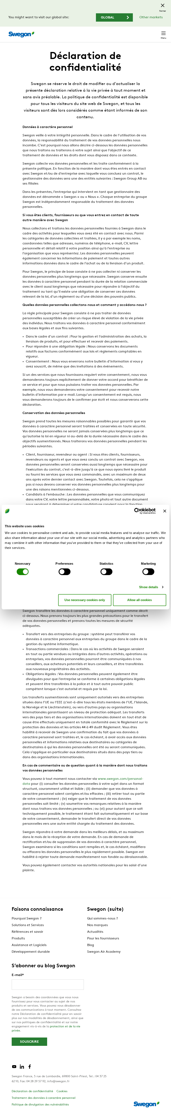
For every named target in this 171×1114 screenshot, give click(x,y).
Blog (90, 945)
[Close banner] (164, 511)
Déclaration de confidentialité (32, 1091)
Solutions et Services (28, 925)
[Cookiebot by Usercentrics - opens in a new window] (137, 511)
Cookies (62, 1091)
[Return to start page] (21, 34)
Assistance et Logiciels (29, 945)
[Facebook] (29, 1068)
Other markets (151, 17)
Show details (148, 587)
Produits (18, 938)
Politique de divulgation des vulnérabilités (40, 1104)
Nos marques (97, 925)
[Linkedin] (21, 1068)
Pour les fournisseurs (103, 938)
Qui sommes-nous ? (102, 918)
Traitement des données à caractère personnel (43, 1098)
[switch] (64, 571)
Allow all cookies (139, 600)
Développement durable (31, 952)
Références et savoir (27, 932)
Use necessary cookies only (84, 600)
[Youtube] (14, 1068)
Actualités (95, 932)
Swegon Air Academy (104, 952)
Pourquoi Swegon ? (26, 918)
